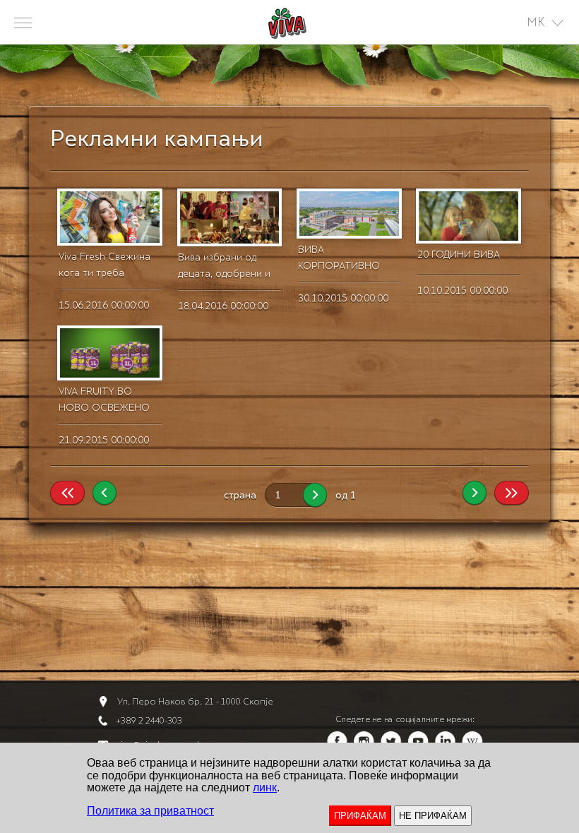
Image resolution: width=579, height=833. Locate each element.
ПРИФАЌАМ (360, 815)
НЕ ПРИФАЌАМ (433, 815)
